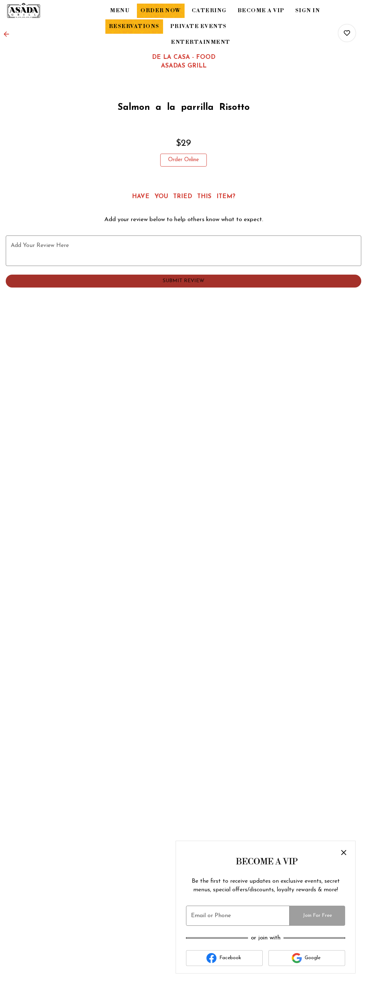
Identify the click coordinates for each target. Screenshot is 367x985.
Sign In (307, 10)
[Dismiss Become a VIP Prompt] (343, 852)
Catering (209, 10)
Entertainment (200, 42)
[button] (8, 34)
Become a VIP (261, 10)
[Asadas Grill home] (38, 11)
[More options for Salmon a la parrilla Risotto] (347, 33)
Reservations (134, 26)
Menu (120, 10)
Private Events (198, 26)
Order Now (160, 10)
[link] (183, 160)
